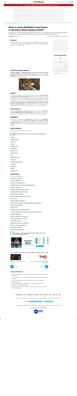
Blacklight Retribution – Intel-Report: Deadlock (19, 209)
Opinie (45, 5)
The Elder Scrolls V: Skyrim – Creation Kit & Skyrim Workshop (22, 185)
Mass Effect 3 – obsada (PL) (16, 178)
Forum (56, 5)
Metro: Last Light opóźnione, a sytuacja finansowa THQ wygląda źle (39, 261)
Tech (50, 295)
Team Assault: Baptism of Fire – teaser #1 (18, 218)
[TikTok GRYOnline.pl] (35, 301)
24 (64, 71)
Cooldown (30, 295)
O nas (16, 305)
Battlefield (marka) (40, 252)
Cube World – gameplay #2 (15, 187)
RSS (59, 295)
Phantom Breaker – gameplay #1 (17, 194)
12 (53, 69)
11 (67, 66)
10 (64, 66)
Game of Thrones (13, 150)
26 (53, 73)
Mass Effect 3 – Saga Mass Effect (17, 229)
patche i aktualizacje (32, 252)
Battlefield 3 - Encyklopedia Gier (22, 242)
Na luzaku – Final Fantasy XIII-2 (16, 182)
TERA (11, 155)
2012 (60, 57)
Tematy (55, 295)
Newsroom (27, 5)
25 (67, 71)
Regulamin (20, 305)
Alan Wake (12, 144)
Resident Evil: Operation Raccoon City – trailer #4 (20, 196)
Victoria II (36, 42)
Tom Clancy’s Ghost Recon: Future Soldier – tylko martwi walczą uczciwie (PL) (26, 211)
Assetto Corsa (13, 164)
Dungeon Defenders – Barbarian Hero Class (19, 191)
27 (56, 73)
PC (44, 252)
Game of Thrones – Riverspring (16, 205)
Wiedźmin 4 (50, 298)
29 (60, 73)
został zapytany (28, 119)
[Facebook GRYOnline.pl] (29, 301)
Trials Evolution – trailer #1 (15, 220)
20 (56, 71)
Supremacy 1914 (13, 170)
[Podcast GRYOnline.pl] (37, 301)
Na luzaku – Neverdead (15, 180)
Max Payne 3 (13, 141)
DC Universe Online (14, 146)
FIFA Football (13, 166)
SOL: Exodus (13, 159)
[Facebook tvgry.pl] (53, 301)
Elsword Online (13, 148)
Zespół (50, 305)
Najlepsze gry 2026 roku (33, 298)
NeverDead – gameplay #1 (15, 214)
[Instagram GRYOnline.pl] (31, 301)
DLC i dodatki (16, 252)
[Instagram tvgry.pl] (49, 301)
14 (58, 69)
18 (67, 69)
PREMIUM (22, 5)
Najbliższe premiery (57, 298)
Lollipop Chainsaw (14, 152)
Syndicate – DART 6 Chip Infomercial (17, 200)
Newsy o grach (18, 23)
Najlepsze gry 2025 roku (42, 298)
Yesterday (12, 168)
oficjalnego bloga (18, 111)
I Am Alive (12, 137)
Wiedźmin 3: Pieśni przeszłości (22, 298)
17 (64, 69)
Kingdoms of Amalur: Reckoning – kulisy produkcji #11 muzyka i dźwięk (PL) (25, 202)
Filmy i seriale (43, 295)
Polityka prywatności (34, 305)
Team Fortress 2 (27, 111)
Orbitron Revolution (14, 139)
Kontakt (56, 305)
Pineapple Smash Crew (15, 157)
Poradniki (49, 5)
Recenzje (41, 5)
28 (58, 73)
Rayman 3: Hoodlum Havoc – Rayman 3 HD (19, 216)
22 (60, 71)
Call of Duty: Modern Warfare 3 (29, 74)
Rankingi (33, 5)
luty (60, 60)
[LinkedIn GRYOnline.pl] (38, 301)
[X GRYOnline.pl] (33, 301)
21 (58, 71)
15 (60, 69)
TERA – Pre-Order (13, 207)
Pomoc (60, 305)
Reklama (47, 305)
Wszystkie (19, 295)
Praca (54, 305)
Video (53, 5)
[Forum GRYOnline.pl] (40, 301)
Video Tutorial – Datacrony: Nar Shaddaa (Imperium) (19, 261)
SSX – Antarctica (13, 198)
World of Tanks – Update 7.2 (16, 227)
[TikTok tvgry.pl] (47, 301)
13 (56, 69)
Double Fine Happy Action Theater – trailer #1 (19, 189)
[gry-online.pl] (38, 2)
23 (62, 71)
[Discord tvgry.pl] (51, 301)
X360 (47, 252)
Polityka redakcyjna (26, 305)
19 (53, 71)
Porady (36, 295)
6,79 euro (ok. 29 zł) (43, 43)
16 (62, 69)
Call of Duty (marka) (23, 252)
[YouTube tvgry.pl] (45, 301)
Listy (37, 5)
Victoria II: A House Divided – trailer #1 (18, 225)
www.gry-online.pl (7, 23)
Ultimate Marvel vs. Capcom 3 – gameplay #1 (19, 223)
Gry (30, 5)
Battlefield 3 (45, 119)
